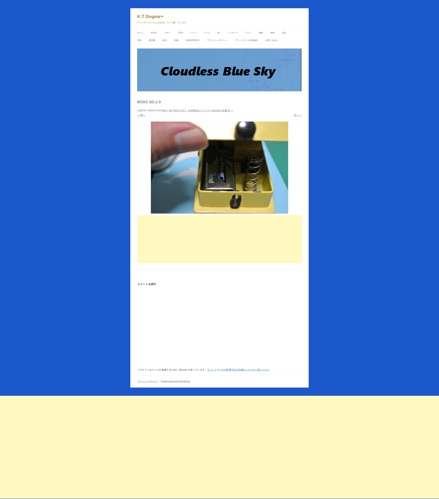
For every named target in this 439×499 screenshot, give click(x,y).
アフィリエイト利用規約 (246, 40)
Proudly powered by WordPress (175, 381)
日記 (284, 33)
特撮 (176, 40)
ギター (167, 33)
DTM (180, 33)
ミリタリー (232, 33)
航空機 (152, 40)
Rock (154, 33)
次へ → (298, 115)
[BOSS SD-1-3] (219, 167)
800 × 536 (168, 110)
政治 (165, 40)
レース (207, 33)
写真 (139, 40)
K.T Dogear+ (150, 16)
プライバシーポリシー (217, 40)
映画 (272, 33)
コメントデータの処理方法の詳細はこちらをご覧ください (238, 369)
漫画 (261, 33)
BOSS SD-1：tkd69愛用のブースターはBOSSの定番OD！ (203, 110)
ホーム (140, 33)
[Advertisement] (219, 239)
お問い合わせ (271, 40)
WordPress (192, 40)
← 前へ (141, 115)
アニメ (248, 33)
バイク (193, 33)
